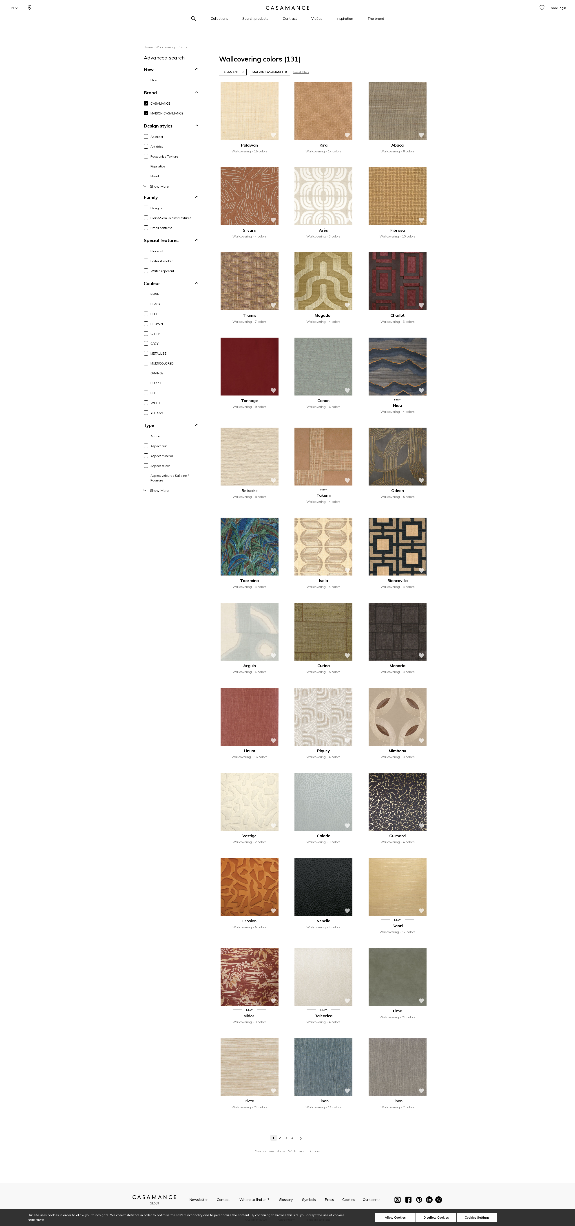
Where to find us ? (254, 1199)
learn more (36, 1219)
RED (153, 393)
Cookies (348, 1199)
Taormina (249, 580)
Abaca (155, 436)
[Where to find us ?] (29, 8)
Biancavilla (397, 580)
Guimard (397, 835)
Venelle (323, 920)
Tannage (249, 400)
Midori (249, 1015)
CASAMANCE (160, 103)
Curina (323, 665)
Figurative (157, 166)
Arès (323, 230)
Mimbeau (397, 750)
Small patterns (161, 228)
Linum (249, 750)
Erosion (249, 920)
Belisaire (249, 490)
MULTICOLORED (162, 363)
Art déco (157, 147)
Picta (249, 1100)
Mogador (323, 315)
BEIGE (154, 294)
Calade (323, 835)
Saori (397, 925)
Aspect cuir (158, 446)
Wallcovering (165, 47)
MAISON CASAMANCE (166, 113)
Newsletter (198, 1199)
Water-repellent (162, 271)
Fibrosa (397, 230)
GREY (154, 344)
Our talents (371, 1199)
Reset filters (301, 72)
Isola (323, 580)
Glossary (286, 1199)
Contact (223, 1199)
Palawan (249, 145)
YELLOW (156, 413)
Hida (397, 405)
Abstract (156, 137)
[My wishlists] (542, 8)
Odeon (397, 490)
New (153, 80)
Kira (323, 145)
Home (148, 47)
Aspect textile (160, 466)
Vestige (249, 835)
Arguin (249, 665)
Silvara (249, 230)
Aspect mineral (161, 456)
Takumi (323, 495)
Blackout (156, 251)
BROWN (156, 324)
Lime (397, 1010)
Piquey (323, 750)
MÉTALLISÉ (158, 354)
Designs (156, 208)
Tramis (249, 315)
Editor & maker (161, 261)
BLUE (154, 314)
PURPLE (156, 383)
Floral (154, 176)
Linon (323, 1100)
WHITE (155, 403)
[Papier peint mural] (438, 1200)
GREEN (155, 334)
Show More (159, 186)
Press (329, 1199)
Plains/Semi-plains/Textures (170, 218)
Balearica (323, 1015)
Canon (323, 400)
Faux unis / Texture (164, 156)
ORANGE (157, 373)
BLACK (155, 304)
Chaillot (397, 315)
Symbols (309, 1199)
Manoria (397, 665)
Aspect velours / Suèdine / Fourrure (169, 478)
